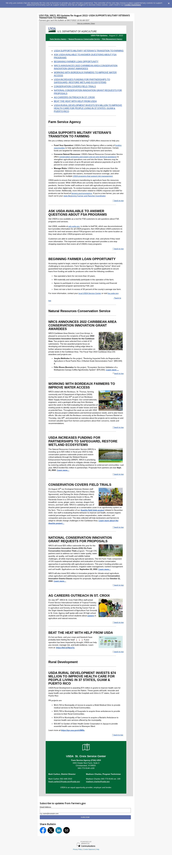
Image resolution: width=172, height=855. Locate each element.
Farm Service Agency (58, 39)
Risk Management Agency (112, 39)
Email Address (45, 807)
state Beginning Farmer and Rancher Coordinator (84, 196)
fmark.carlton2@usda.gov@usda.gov (64, 781)
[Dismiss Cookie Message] (168, 2)
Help (97, 849)
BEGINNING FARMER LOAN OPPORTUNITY (76, 61)
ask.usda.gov (74, 226)
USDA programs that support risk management (93, 176)
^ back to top (118, 200)
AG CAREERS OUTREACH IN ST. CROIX (74, 97)
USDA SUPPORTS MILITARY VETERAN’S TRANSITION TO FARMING (88, 51)
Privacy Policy (77, 849)
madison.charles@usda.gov (98, 781)
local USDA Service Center (89, 293)
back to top (119, 373)
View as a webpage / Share (86, 23)
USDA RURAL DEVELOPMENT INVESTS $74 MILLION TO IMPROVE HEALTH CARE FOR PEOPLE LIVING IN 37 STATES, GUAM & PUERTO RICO (88, 108)
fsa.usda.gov (113, 293)
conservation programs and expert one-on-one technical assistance (88, 157)
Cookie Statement (132, 4)
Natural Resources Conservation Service (84, 39)
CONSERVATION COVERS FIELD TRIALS (75, 86)
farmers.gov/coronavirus (81, 193)
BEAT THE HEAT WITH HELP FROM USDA (75, 101)
